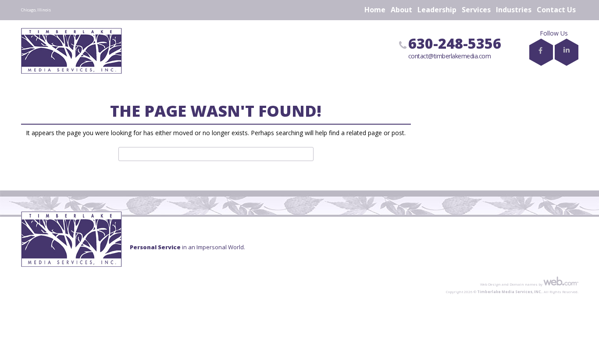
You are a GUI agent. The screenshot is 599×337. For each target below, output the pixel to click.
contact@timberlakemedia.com (449, 56)
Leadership (436, 9)
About (401, 9)
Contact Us (556, 9)
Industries (513, 9)
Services (476, 9)
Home (374, 9)
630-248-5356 (454, 43)
